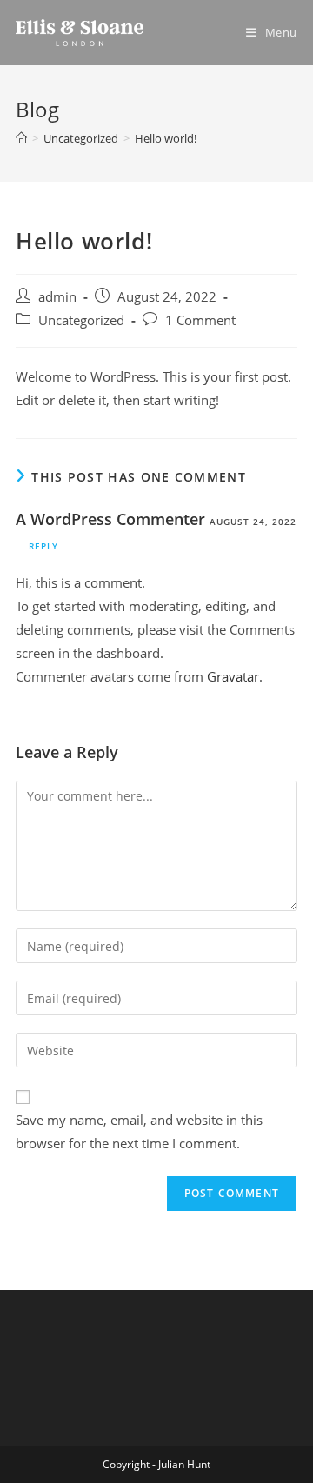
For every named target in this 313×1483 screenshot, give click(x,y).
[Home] (21, 138)
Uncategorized (81, 320)
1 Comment (200, 320)
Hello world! (165, 138)
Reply (43, 546)
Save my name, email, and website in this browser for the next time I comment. (139, 1131)
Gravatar (233, 676)
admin (57, 297)
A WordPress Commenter (110, 519)
